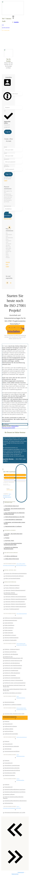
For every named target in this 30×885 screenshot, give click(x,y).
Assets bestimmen (8, 622)
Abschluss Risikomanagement (11, 637)
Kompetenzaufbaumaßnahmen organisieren (14, 789)
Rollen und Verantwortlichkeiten (12, 578)
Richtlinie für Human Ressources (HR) (13, 660)
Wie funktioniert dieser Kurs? (12, 506)
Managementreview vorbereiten (11, 768)
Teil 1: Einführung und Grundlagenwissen (7, 495)
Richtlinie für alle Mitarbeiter (11, 654)
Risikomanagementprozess (10, 620)
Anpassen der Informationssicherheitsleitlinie (16, 573)
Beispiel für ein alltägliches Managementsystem (11, 548)
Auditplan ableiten (8, 728)
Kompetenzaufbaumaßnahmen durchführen (14, 792)
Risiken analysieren (9, 627)
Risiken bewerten (8, 630)
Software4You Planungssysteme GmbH (10, 426)
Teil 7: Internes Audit (21, 717)
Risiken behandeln (8, 632)
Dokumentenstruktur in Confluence (13, 526)
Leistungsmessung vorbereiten (11, 746)
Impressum (21, 872)
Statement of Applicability (10, 640)
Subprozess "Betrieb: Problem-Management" (15, 606)
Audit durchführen (8, 731)
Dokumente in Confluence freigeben (12, 704)
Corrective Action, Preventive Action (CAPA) (14, 713)
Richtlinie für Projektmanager (11, 670)
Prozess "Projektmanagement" (12, 609)
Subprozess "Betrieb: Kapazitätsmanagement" (16, 599)
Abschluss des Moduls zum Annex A (12, 693)
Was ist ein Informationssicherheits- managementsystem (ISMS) (13, 544)
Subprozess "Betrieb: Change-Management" (15, 604)
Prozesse (7, 537)
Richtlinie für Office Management (12, 673)
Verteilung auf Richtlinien (10, 651)
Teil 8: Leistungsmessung (22, 737)
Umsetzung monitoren (9, 775)
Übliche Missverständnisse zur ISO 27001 (14, 516)
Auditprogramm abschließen (11, 733)
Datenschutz (15, 874)
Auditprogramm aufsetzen (10, 726)
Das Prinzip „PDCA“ (9, 540)
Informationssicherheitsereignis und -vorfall (14, 812)
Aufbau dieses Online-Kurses (12, 558)
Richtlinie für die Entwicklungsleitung (13, 665)
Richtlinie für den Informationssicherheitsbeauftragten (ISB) (13, 657)
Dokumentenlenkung (9, 702)
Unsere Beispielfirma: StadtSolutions (13, 519)
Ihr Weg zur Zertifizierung (11, 556)
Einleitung (6, 721)
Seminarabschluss (8, 803)
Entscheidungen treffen (10, 773)
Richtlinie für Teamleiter (10, 675)
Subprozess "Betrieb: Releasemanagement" (15, 590)
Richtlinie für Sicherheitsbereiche (12, 677)
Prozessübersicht (8, 723)
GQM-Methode (7, 748)
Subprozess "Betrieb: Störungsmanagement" (15, 596)
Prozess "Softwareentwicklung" (12, 585)
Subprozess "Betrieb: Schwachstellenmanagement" (11, 593)
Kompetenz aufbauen (9, 794)
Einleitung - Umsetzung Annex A (12, 649)
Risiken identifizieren (9, 625)
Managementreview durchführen (12, 770)
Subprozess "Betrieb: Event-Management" (15, 601)
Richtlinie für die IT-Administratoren (12, 668)
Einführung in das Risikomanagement (13, 618)
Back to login (8, 218)
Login (5, 180)
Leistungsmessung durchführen (11, 751)
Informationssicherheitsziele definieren (14, 576)
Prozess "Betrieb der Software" (12, 587)
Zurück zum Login (8, 264)
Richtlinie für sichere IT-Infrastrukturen (13, 680)
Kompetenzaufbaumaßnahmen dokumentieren (15, 800)
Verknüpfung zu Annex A (10, 635)
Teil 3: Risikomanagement (22, 613)
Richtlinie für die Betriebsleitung (12, 663)
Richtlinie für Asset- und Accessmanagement (14, 682)
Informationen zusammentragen (12, 765)
